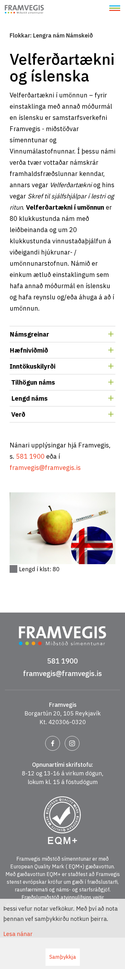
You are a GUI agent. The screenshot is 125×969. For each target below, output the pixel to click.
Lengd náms (29, 398)
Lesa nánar (18, 934)
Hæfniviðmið (29, 350)
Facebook (52, 743)
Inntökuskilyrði (32, 366)
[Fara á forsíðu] (24, 10)
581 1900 (30, 456)
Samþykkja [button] (62, 956)
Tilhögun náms (32, 382)
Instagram (72, 743)
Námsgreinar (29, 334)
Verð (17, 414)
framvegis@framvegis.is (45, 467)
